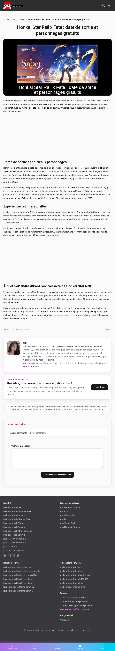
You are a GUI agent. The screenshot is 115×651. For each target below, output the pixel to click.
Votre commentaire (20, 445)
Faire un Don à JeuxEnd (14, 550)
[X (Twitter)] (13, 555)
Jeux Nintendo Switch (70, 527)
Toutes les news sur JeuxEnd (73, 597)
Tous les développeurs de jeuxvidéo (76, 605)
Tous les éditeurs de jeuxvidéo (74, 601)
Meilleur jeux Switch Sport (72, 583)
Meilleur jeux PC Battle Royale (17, 511)
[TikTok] (18, 555)
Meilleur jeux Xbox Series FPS (17, 567)
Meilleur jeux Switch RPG (71, 567)
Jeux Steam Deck (67, 523)
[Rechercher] (103, 5)
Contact (61, 630)
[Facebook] (4, 555)
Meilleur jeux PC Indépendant (17, 531)
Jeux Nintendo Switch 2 (70, 507)
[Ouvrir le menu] (109, 5)
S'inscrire (85, 630)
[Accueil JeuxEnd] (13, 6)
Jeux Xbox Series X (68, 515)
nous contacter (31, 366)
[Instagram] (9, 555)
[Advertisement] (57, 136)
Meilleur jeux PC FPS (12, 507)
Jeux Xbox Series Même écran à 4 (18, 590)
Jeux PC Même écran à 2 (14, 538)
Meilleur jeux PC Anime (14, 527)
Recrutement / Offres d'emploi (74, 609)
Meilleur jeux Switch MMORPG (74, 579)
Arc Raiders (65, 620)
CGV (54, 630)
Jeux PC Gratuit (10, 546)
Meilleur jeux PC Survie (14, 534)
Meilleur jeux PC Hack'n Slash (17, 519)
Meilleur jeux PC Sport (13, 523)
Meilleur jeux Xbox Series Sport (18, 579)
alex (25, 342)
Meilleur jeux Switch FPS (71, 571)
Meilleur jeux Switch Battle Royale (76, 575)
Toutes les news (73, 630)
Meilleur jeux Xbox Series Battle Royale (21, 571)
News (22, 19)
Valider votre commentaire (58, 474)
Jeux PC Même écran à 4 (14, 542)
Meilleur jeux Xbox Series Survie (18, 583)
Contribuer (100, 387)
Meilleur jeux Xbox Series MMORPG (20, 575)
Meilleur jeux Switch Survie (72, 587)
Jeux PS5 (64, 511)
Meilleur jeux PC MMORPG (15, 515)
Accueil (6, 19)
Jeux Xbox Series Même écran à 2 (18, 587)
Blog (15, 19)
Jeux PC (63, 519)
